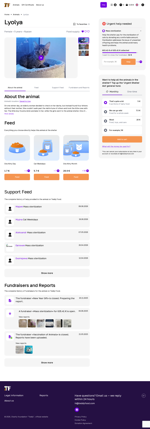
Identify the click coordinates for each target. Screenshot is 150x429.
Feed (17, 177)
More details (9, 114)
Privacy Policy (81, 417)
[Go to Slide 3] (83, 53)
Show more (47, 273)
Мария (19, 206)
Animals (16, 5)
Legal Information (13, 395)
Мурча (19, 219)
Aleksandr (21, 232)
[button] (41, 57)
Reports (44, 395)
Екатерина (21, 258)
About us (40, 5)
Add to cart (122, 139)
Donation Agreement (83, 423)
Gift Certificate (28, 5)
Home (6, 14)
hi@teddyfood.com (85, 403)
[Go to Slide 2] (83, 47)
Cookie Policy (80, 420)
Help (103, 5)
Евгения (20, 245)
